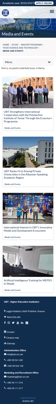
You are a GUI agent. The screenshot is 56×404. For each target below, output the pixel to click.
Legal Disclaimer (28, 397)
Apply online (44, 3)
